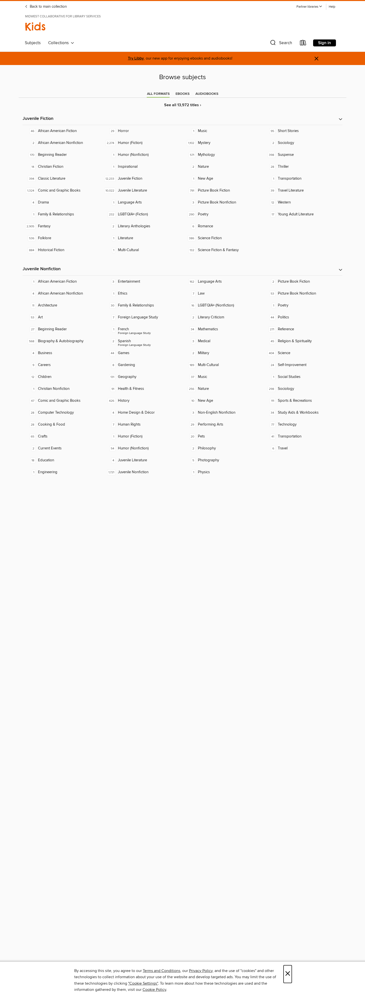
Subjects (33, 43)
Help (332, 7)
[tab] (158, 94)
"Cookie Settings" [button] (143, 983)
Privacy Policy (201, 970)
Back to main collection (48, 6)
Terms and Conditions (161, 970)
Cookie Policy (154, 989)
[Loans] (303, 44)
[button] (309, 7)
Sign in (324, 43)
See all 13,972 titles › (182, 105)
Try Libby (136, 58)
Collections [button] (59, 43)
